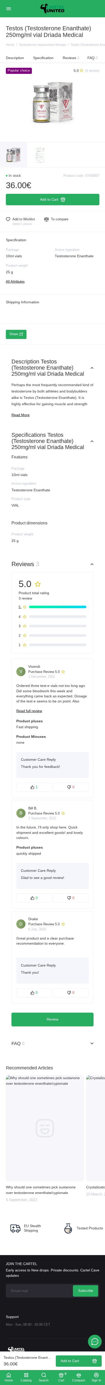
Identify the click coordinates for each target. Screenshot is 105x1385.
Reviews (71, 58)
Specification (43, 58)
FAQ (92, 58)
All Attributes (15, 281)
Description (15, 58)
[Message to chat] (95, 1341)
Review (52, 1019)
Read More (20, 415)
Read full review (29, 711)
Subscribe (85, 1291)
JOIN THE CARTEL (21, 1264)
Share (13, 334)
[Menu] (8, 8)
